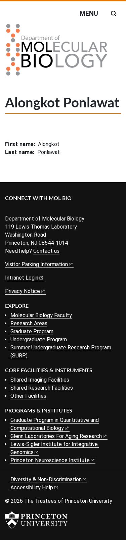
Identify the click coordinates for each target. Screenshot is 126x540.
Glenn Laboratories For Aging (56, 436)
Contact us (46, 251)
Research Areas (28, 323)
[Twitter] (19, 209)
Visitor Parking (36, 264)
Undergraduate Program (38, 339)
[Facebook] (9, 209)
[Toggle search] (113, 13)
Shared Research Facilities (41, 388)
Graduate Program (31, 331)
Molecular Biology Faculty (41, 315)
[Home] (57, 52)
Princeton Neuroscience (50, 460)
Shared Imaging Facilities (39, 380)
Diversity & (46, 479)
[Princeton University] (36, 519)
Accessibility (31, 487)
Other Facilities (28, 396)
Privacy (22, 291)
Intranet (21, 278)
